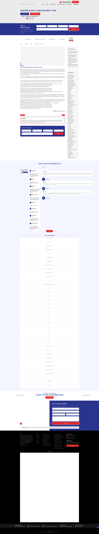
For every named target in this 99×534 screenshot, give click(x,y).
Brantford (64, 427)
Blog (37, 439)
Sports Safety (71, 145)
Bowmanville (52, 427)
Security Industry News (72, 132)
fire (69, 91)
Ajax (36, 427)
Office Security (71, 119)
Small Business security (72, 141)
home (70, 99)
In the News (71, 106)
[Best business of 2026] (71, 39)
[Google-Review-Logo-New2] (62, 39)
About (46, 4)
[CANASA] (49, 506)
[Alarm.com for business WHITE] (49, 464)
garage (70, 94)
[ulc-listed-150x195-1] (49, 455)
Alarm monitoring (71, 76)
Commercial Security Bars (58, 442)
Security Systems (71, 133)
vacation (70, 148)
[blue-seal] (40, 39)
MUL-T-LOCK (71, 115)
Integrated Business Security (58, 435)
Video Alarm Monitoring (72, 149)
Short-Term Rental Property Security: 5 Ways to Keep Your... (73, 65)
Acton (32, 427)
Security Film (71, 131)
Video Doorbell (45, 439)
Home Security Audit (46, 445)
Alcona (39, 427)
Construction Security (72, 85)
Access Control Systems (58, 441)
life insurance (71, 110)
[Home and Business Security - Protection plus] (27, 4)
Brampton (59, 427)
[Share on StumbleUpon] (64, 111)
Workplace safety (71, 157)
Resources (76, 4)
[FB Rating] (52, 39)
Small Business (71, 140)
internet (70, 108)
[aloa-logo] (49, 515)
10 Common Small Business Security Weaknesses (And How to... (73, 52)
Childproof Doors (71, 82)
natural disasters (71, 116)
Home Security (53, 4)
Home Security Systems (46, 435)
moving (70, 114)
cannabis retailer (71, 80)
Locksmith (70, 111)
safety (70, 127)
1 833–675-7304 (79, 526)
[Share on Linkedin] (63, 111)
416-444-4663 (54, 526)
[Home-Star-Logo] (28, 39)
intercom (70, 107)
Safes (70, 124)
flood (69, 93)
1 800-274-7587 (46, 526)
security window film (72, 136)
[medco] (49, 496)
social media (71, 142)
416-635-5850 (69, 526)
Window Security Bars (46, 441)
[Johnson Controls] (49, 469)
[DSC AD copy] (49, 473)
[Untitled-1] (49, 520)
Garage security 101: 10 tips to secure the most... (73, 59)
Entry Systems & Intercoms (58, 448)
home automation (72, 101)
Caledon (74, 427)
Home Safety (71, 102)
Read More (32, 176)
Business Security (61, 4)
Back (98, 527)
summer (70, 146)
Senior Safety (71, 137)
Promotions (69, 4)
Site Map (37, 442)
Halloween (70, 97)
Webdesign (70, 153)
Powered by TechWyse (49, 532)
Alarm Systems (71, 77)
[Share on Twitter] (62, 111)
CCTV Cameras (71, 81)
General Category (71, 95)
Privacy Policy (49, 530)
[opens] (49, 501)
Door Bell (70, 89)
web (69, 150)
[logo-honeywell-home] (49, 483)
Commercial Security (72, 84)
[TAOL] (49, 510)
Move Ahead (71, 112)
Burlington (69, 427)
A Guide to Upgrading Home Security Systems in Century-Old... (73, 56)
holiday (70, 98)
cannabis (70, 78)
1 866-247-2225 (64, 526)
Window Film (71, 154)
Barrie (48, 427)
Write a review (25, 172)
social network (71, 144)
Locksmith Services (57, 438)
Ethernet (70, 90)
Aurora (43, 427)
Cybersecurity (71, 86)
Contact (37, 441)
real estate (70, 123)
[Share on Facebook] (61, 111)
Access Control (71, 74)
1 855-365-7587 (19, 526)
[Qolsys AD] (49, 478)
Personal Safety (71, 120)
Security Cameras (71, 129)
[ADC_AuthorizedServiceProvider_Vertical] (49, 459)
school (70, 128)
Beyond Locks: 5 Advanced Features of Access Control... (73, 62)
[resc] (49, 487)
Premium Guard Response (47, 444)
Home (42, 4)
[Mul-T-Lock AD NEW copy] (49, 492)
